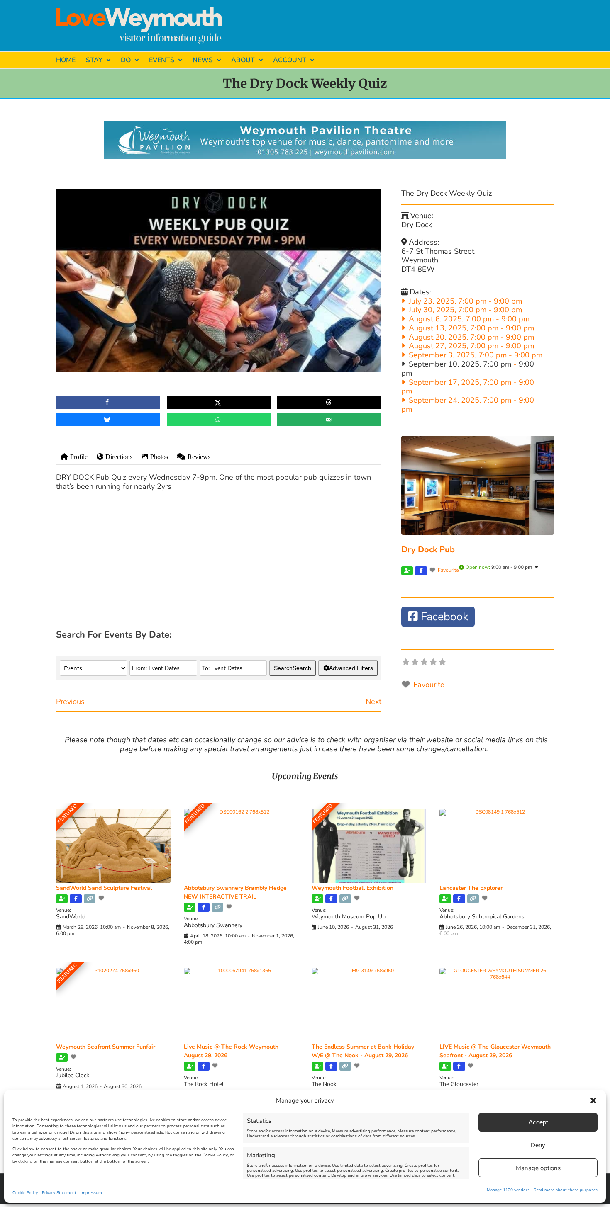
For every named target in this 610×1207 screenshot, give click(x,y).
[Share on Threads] (329, 402)
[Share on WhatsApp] (219, 419)
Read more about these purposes (566, 1190)
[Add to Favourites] (102, 898)
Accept (538, 1122)
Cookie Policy (25, 1193)
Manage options (538, 1168)
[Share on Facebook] (108, 402)
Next (373, 702)
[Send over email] (329, 419)
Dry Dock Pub (428, 549)
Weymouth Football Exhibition (352, 888)
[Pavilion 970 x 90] (305, 125)
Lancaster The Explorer (471, 888)
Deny (538, 1145)
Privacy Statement (59, 1193)
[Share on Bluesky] (108, 419)
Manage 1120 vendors (508, 1190)
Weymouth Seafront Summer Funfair (105, 1047)
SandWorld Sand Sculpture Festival (104, 888)
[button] (593, 1100)
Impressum (91, 1193)
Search (292, 668)
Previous (70, 702)
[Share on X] (219, 402)
